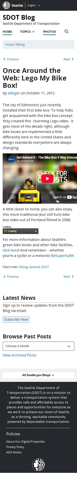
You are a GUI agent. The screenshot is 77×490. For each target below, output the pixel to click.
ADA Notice (13, 452)
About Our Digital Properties (25, 442)
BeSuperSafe (62, 255)
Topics (26, 31)
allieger (14, 93)
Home (7, 31)
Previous (12, 59)
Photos (49, 31)
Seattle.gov (10, 2)
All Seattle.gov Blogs (36, 375)
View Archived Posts (19, 355)
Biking (23, 267)
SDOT (45, 267)
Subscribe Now (16, 319)
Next (67, 59)
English (32, 5)
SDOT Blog (19, 17)
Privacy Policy (15, 447)
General (34, 267)
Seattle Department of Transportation (31, 23)
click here (10, 250)
